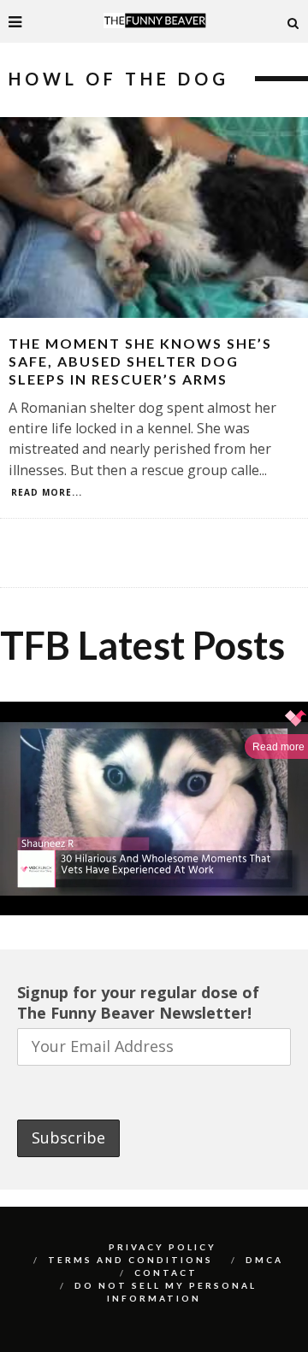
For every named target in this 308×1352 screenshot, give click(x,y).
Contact (166, 1272)
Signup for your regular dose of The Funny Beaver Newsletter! (138, 1002)
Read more (278, 747)
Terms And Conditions (130, 1260)
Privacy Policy (162, 1247)
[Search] (293, 21)
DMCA (264, 1260)
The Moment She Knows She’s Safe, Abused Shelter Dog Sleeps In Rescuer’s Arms (140, 361)
